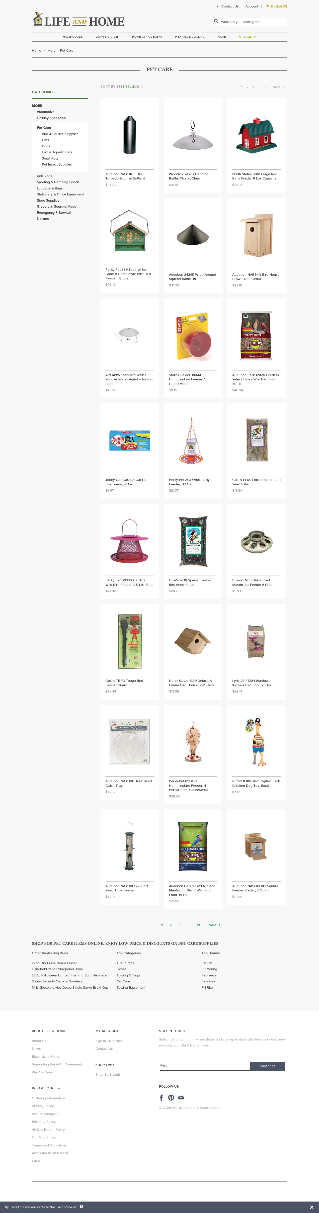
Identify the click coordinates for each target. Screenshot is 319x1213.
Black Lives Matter (46, 1056)
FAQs (36, 1161)
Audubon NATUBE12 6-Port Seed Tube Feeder (126, 888)
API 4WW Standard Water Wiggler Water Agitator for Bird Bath (129, 379)
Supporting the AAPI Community (57, 1064)
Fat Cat (207, 963)
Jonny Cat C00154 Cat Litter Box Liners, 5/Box (127, 482)
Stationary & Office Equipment (60, 194)
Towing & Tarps (129, 975)
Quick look (129, 164)
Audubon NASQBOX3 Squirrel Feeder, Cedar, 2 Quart (255, 888)
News (36, 1048)
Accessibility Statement (50, 1153)
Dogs (46, 146)
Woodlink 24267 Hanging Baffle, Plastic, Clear (188, 176)
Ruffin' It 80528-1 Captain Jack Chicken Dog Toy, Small (256, 783)
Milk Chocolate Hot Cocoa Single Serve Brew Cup (70, 987)
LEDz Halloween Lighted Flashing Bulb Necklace (69, 975)
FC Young (209, 969)
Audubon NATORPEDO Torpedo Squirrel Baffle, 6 (125, 176)
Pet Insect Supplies (57, 164)
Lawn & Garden (107, 37)
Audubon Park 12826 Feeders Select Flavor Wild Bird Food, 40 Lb (255, 379)
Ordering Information (48, 1098)
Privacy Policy (43, 1106)
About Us (39, 1041)
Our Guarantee (44, 1137)
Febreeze (209, 975)
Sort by (107, 86)
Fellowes (208, 981)
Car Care (123, 981)
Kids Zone (45, 176)
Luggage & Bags (50, 188)
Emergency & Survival (54, 213)
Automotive (46, 112)
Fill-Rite (207, 987)
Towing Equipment (131, 987)
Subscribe (267, 1066)
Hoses (122, 969)
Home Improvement (147, 37)
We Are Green (43, 1072)
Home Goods (73, 37)
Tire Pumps (125, 963)
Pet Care (44, 128)
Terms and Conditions (49, 1145)
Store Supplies (48, 200)
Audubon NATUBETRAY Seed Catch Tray (128, 783)
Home (36, 50)
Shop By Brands (108, 1074)
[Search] (216, 21)
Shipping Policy (44, 1122)
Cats (45, 140)
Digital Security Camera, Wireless (57, 981)
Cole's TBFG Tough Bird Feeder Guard (124, 683)
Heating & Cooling (190, 37)
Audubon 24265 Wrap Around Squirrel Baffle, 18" (192, 277)
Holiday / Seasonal (51, 118)
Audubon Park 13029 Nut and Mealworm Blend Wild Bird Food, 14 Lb (192, 890)
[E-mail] (181, 1097)
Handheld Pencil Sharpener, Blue (57, 969)
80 (266, 87)
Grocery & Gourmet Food (56, 206)
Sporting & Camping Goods (58, 182)
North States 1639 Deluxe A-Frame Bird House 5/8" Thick (191, 683)
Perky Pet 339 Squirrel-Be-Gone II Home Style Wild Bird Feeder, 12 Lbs (128, 274)
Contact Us (104, 1048)
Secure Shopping (45, 1114)
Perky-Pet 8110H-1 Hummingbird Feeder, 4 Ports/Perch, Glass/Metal (188, 785)
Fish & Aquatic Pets (57, 152)
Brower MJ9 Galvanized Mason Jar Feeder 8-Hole (252, 582)
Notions (43, 219)
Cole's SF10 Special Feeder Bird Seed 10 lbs (190, 582)
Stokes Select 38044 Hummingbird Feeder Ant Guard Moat (189, 379)
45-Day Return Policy (48, 1129)
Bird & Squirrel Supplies (60, 134)
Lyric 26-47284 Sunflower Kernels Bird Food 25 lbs (252, 683)
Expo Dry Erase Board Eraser (54, 963)
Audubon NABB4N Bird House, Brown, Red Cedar (256, 277)
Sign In (100, 1041)
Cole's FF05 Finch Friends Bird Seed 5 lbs (256, 482)
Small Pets (50, 158)
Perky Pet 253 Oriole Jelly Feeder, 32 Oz (189, 482)
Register (115, 1041)
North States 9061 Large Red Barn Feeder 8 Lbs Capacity (254, 176)
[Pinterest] (172, 1097)
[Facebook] (162, 1097)
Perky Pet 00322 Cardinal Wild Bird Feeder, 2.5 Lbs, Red (129, 582)
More (222, 37)
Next (277, 87)
